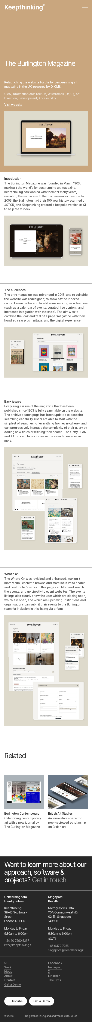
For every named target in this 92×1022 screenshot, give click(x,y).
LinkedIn (54, 976)
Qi (5, 963)
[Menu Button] (85, 9)
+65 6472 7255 (58, 946)
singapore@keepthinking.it (63, 950)
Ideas (8, 971)
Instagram (55, 967)
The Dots (54, 980)
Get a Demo (41, 1001)
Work (7, 967)
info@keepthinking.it (17, 945)
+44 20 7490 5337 (16, 940)
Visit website (13, 104)
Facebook (55, 963)
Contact (9, 980)
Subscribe (16, 1001)
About (8, 976)
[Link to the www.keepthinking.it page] (24, 7)
